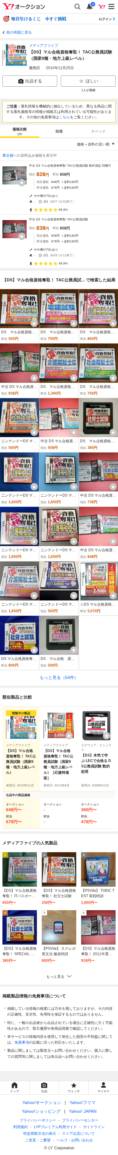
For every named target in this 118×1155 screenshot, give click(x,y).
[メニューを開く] (112, 6)
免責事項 (22, 1042)
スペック (98, 131)
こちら (64, 117)
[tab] (19, 131)
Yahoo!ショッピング (41, 1111)
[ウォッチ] (21, 182)
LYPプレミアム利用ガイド (55, 1127)
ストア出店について (78, 1133)
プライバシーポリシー (38, 1120)
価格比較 (19, 131)
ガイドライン (94, 1127)
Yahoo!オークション (41, 1102)
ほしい (92, 80)
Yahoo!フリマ (83, 1102)
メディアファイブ (43, 45)
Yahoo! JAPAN (83, 1111)
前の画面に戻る (19, 32)
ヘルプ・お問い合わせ (75, 1140)
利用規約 (20, 1127)
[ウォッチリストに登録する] (31, 735)
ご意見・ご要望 (38, 1140)
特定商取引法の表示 (39, 1133)
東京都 (7, 155)
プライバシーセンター (80, 1120)
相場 (59, 131)
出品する (33, 80)
